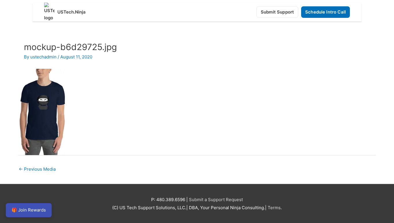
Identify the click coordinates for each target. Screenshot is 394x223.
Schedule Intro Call (325, 12)
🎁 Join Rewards (29, 210)
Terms (274, 207)
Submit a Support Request (216, 199)
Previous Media (37, 169)
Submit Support (277, 12)
